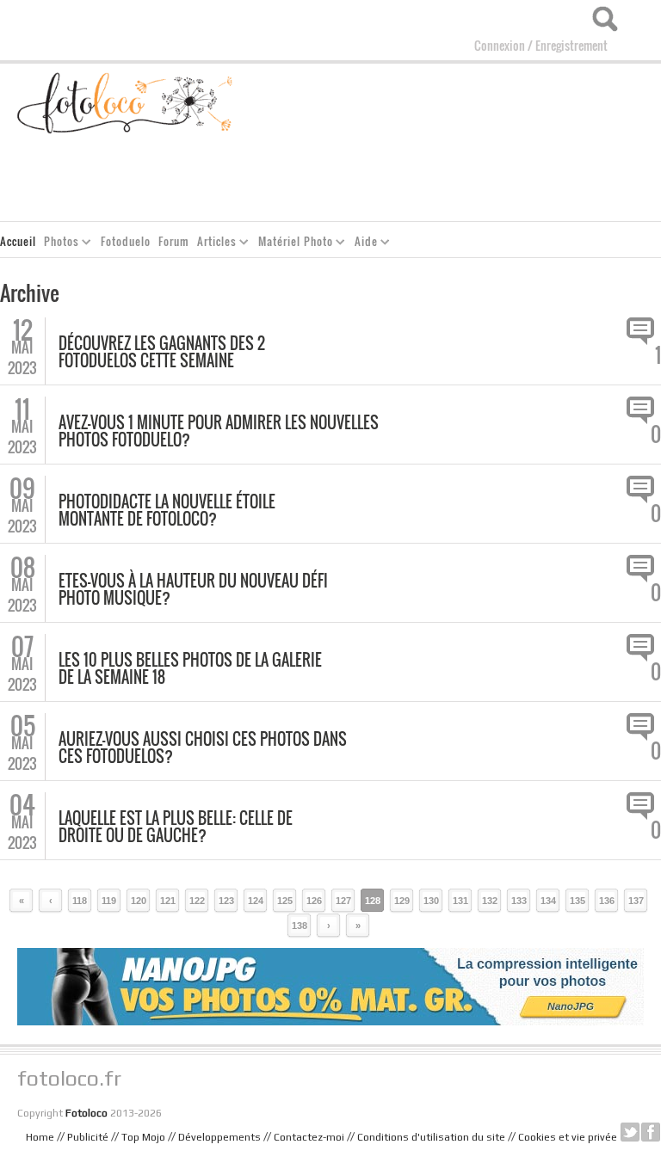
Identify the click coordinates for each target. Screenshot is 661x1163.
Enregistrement (571, 45)
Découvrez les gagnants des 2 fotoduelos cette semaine (162, 352)
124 (255, 900)
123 (226, 900)
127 (343, 900)
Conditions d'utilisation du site (431, 1137)
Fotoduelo (126, 241)
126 (314, 900)
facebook (650, 1132)
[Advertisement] (347, 177)
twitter (630, 1132)
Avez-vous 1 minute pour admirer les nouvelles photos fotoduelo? (219, 431)
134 (548, 900)
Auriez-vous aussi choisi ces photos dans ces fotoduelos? (203, 747)
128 (372, 900)
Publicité (87, 1137)
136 (607, 900)
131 (460, 900)
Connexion (499, 45)
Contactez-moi (309, 1137)
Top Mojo (143, 1137)
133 (519, 900)
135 (577, 900)
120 (138, 900)
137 (636, 900)
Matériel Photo (292, 244)
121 (168, 900)
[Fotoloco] (126, 101)
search (604, 19)
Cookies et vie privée (567, 1137)
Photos (58, 244)
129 (402, 900)
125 (285, 900)
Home (40, 1137)
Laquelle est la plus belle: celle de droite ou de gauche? (176, 826)
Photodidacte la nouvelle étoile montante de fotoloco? (167, 510)
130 (431, 900)
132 (489, 900)
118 (79, 900)
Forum (173, 241)
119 (109, 900)
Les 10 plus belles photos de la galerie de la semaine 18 (190, 668)
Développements (219, 1137)
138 (299, 925)
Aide (363, 244)
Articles (213, 244)
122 (197, 900)
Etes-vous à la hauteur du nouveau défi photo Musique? (193, 589)
